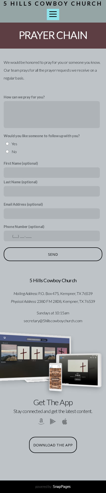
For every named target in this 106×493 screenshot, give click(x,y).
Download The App (53, 444)
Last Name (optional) (20, 182)
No (14, 151)
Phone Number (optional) (24, 227)
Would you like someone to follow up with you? (42, 136)
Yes (14, 143)
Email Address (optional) (23, 204)
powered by (53, 486)
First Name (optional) (21, 163)
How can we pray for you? (24, 97)
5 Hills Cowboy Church (53, 3)
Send (53, 254)
